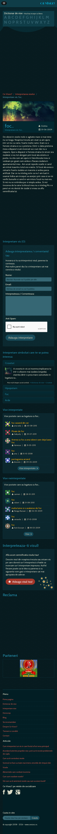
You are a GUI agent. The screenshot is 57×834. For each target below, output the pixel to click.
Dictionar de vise (9, 704)
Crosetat (9, 363)
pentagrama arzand (20, 459)
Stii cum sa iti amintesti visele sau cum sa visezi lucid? (24, 781)
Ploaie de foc (17, 431)
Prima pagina (8, 699)
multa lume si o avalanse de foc (26, 508)
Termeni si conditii (10, 731)
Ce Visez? (47, 3)
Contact (6, 736)
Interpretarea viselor (25, 94)
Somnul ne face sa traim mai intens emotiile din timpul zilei (27, 763)
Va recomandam (9, 722)
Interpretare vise (9, 708)
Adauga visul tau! (21, 581)
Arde (7, 400)
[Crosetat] (9, 371)
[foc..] (28, 111)
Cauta (35, 817)
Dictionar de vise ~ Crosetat (41, 383)
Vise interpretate (28, 468)
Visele (5, 767)
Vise (28, 534)
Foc (7, 394)
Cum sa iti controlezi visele (13, 758)
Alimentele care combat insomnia (16, 772)
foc (13, 451)
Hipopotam (11, 388)
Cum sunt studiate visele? (13, 776)
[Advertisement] (28, 59)
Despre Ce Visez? (10, 727)
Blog (4, 717)
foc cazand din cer (20, 423)
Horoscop (7, 713)
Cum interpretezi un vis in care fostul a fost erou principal (26, 746)
